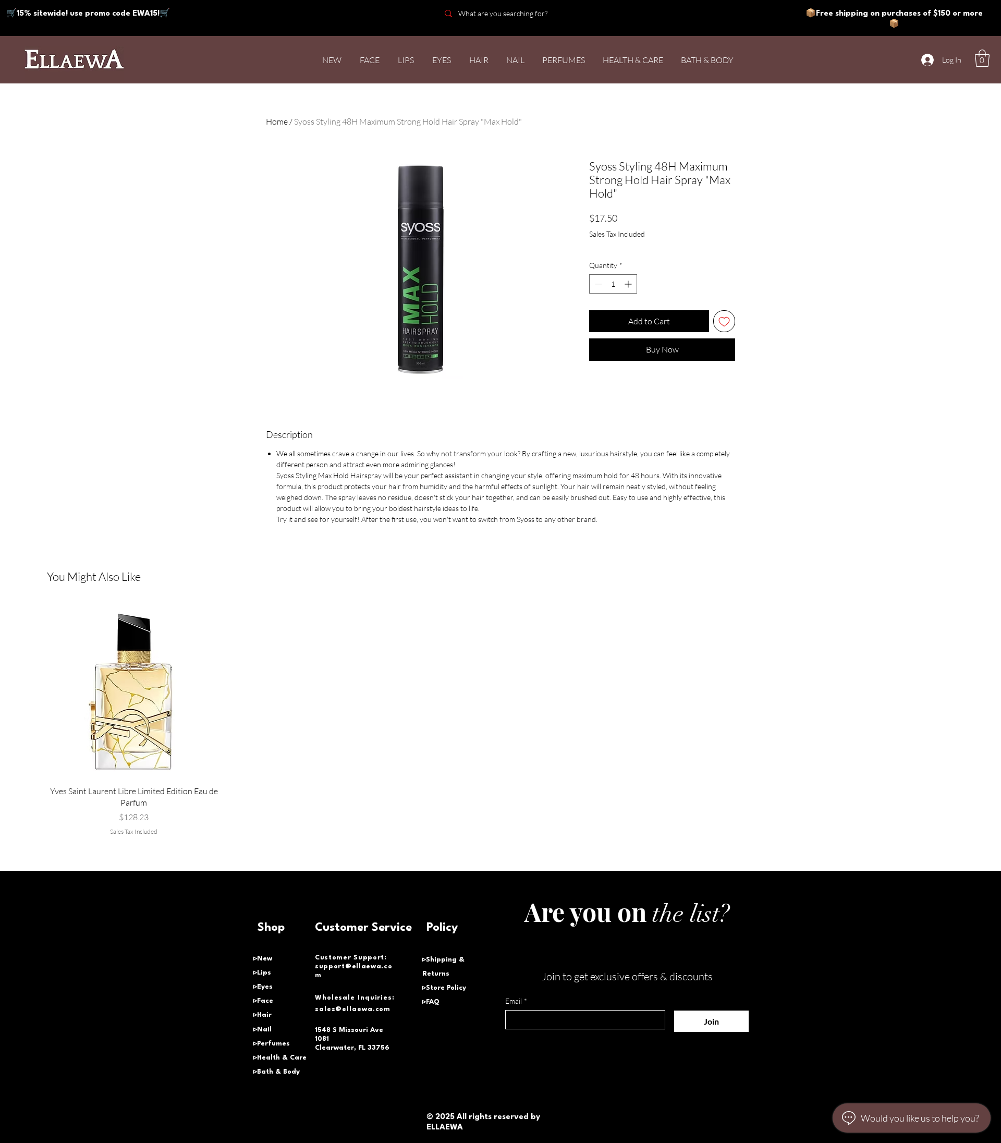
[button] (982, 58)
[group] (500, 719)
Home (277, 121)
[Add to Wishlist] (724, 321)
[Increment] (629, 284)
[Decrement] (597, 284)
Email (516, 1000)
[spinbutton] (613, 284)
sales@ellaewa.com (352, 1009)
